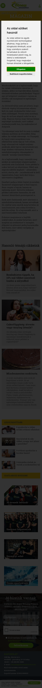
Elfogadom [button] (21, 69)
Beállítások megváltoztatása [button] (21, 74)
